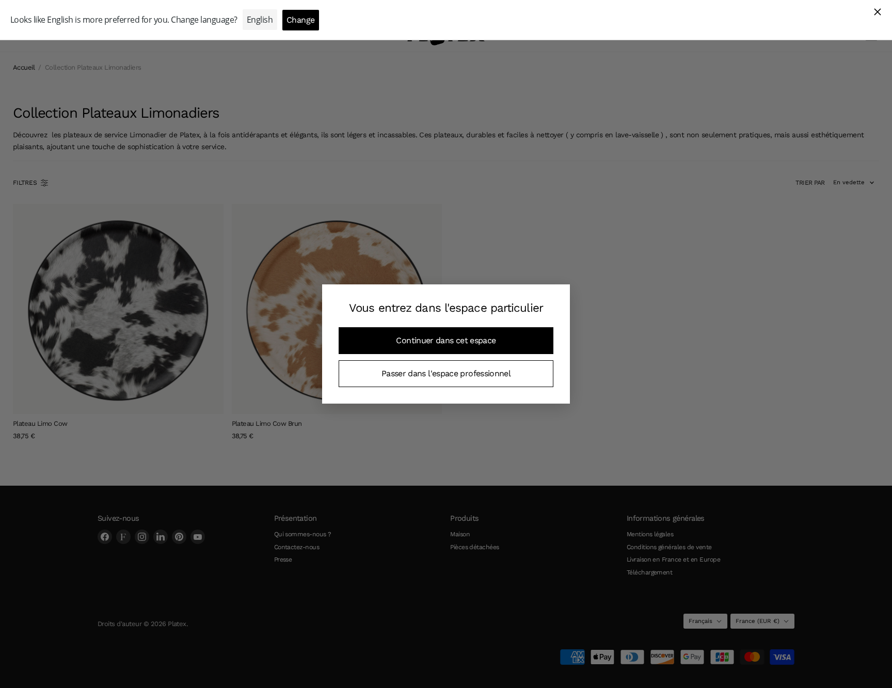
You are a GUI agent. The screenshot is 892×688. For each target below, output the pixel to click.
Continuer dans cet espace (446, 340)
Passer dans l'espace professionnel (446, 373)
